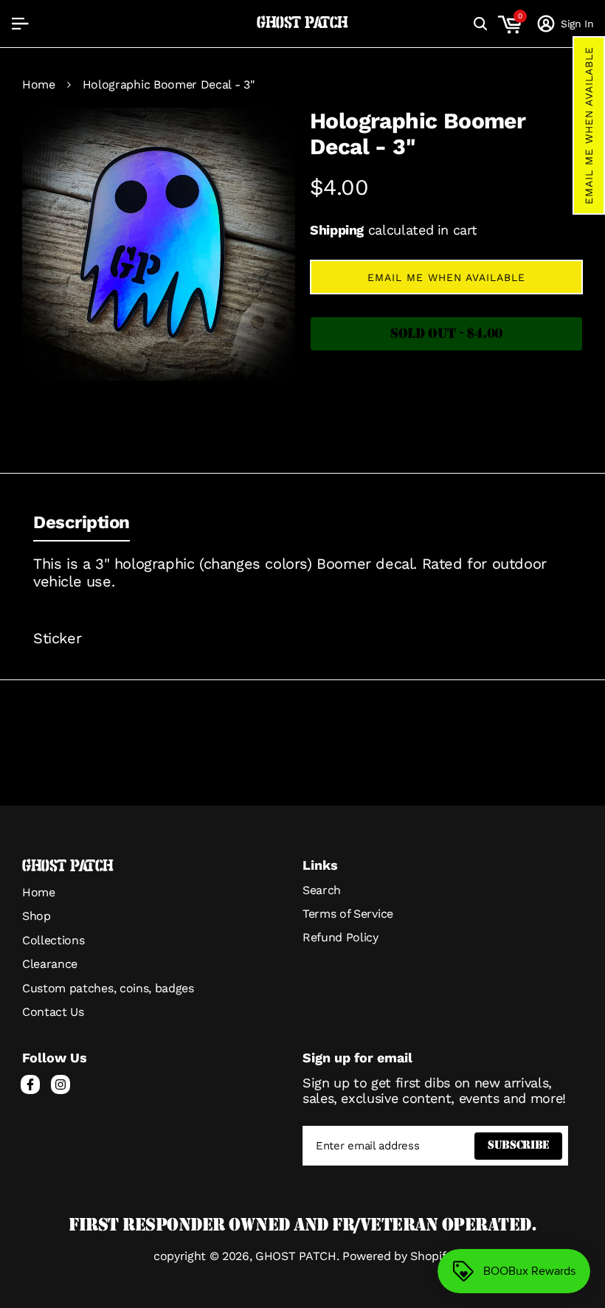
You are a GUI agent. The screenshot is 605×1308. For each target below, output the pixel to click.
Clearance (49, 964)
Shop (36, 916)
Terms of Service (347, 914)
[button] (589, 125)
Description (81, 522)
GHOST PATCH (302, 23)
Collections (53, 940)
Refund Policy (340, 937)
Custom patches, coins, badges (108, 988)
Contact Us (53, 1012)
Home (38, 84)
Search (321, 890)
